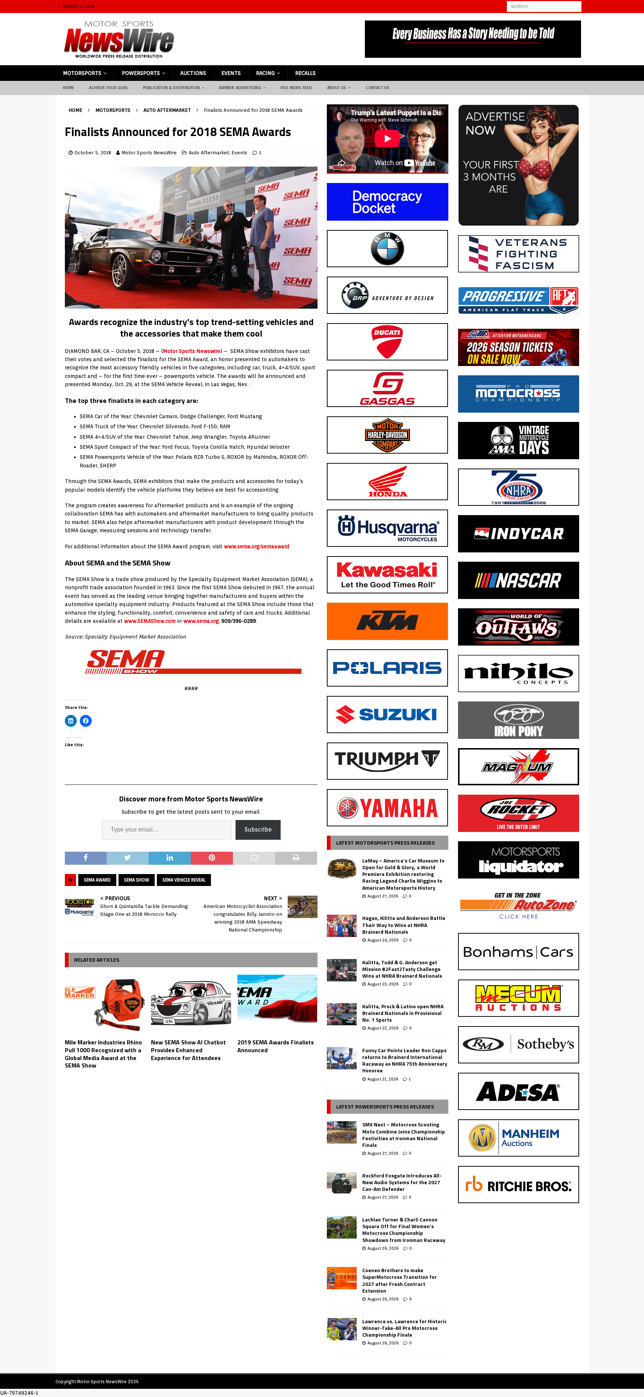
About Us (337, 87)
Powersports (141, 73)
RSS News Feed (296, 87)
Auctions (193, 73)
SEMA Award (97, 880)
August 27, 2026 (382, 896)
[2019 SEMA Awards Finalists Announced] (277, 1005)
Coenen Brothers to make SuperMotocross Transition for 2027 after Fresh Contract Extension (399, 1280)
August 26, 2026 (382, 1248)
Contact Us (377, 87)
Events (231, 73)
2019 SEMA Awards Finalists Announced (275, 1046)
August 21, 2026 (382, 1079)
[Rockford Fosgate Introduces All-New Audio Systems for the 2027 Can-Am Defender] (342, 1183)
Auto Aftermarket (209, 152)
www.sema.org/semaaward (257, 546)
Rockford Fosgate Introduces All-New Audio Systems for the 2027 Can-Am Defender (402, 1182)
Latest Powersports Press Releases (385, 1106)
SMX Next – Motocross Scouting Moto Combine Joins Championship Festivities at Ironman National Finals (403, 1134)
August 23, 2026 (382, 984)
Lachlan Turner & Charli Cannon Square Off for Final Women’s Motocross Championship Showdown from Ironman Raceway (403, 1229)
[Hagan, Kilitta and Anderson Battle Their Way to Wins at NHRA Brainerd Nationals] (342, 926)
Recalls (305, 73)
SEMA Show (136, 880)
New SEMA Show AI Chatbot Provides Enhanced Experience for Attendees (188, 1050)
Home (69, 87)
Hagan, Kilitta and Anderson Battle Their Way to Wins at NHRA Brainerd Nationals (403, 924)
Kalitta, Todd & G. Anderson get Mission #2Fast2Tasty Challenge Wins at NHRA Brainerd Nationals (402, 969)
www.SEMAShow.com (150, 621)
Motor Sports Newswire (191, 351)
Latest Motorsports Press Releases (385, 842)
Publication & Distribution (171, 87)
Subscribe (258, 829)
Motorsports (82, 73)
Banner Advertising (240, 87)
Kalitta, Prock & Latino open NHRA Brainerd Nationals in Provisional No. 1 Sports (402, 1013)
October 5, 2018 (93, 152)
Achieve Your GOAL (108, 87)
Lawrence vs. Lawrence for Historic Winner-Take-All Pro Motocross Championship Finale (404, 1327)
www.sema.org (201, 621)
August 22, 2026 (382, 1028)
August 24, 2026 (382, 940)
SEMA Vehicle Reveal (183, 880)
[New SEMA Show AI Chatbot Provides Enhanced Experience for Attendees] (191, 1005)
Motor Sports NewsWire (149, 152)
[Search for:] (544, 6)
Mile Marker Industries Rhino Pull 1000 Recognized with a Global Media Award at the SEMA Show (103, 1054)
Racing (265, 73)
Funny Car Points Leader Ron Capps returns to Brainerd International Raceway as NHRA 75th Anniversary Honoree (404, 1060)
